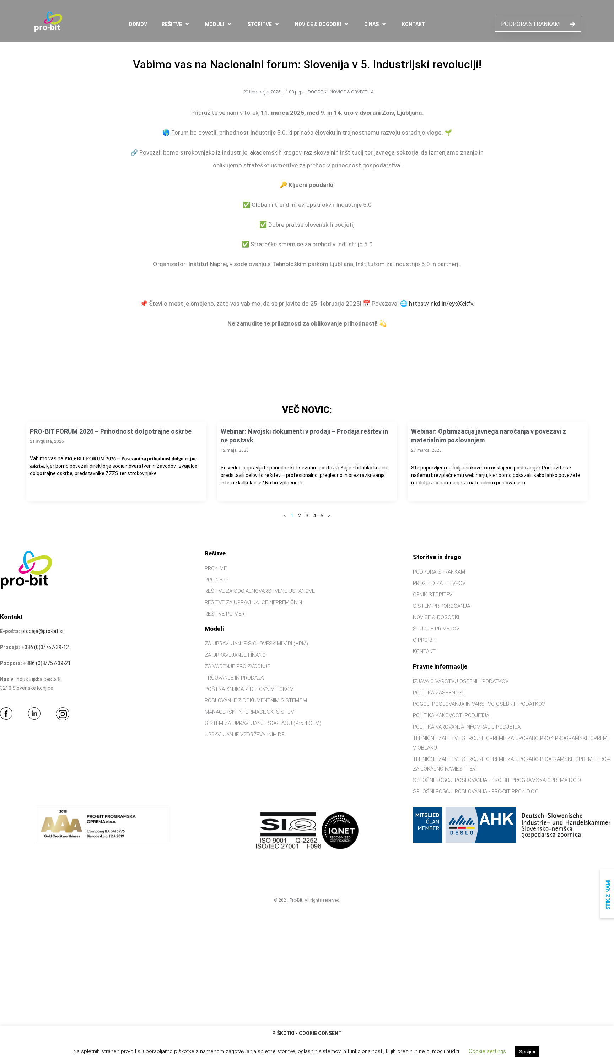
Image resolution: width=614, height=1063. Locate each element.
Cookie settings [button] (487, 1051)
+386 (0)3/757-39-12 (45, 647)
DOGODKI (318, 92)
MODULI (214, 24)
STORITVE (259, 24)
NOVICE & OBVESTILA (352, 92)
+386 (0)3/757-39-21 (47, 663)
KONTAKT (413, 24)
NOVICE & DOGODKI (318, 24)
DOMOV (138, 24)
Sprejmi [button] (527, 1051)
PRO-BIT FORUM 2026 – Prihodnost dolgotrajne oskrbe (111, 431)
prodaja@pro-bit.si (42, 631)
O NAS (371, 24)
